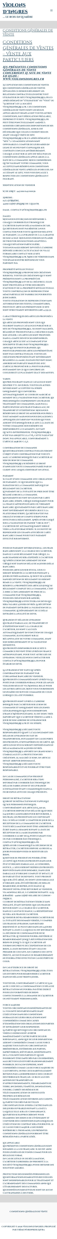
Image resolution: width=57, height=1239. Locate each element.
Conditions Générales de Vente (28, 1211)
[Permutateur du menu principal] (51, 10)
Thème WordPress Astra (31, 1230)
